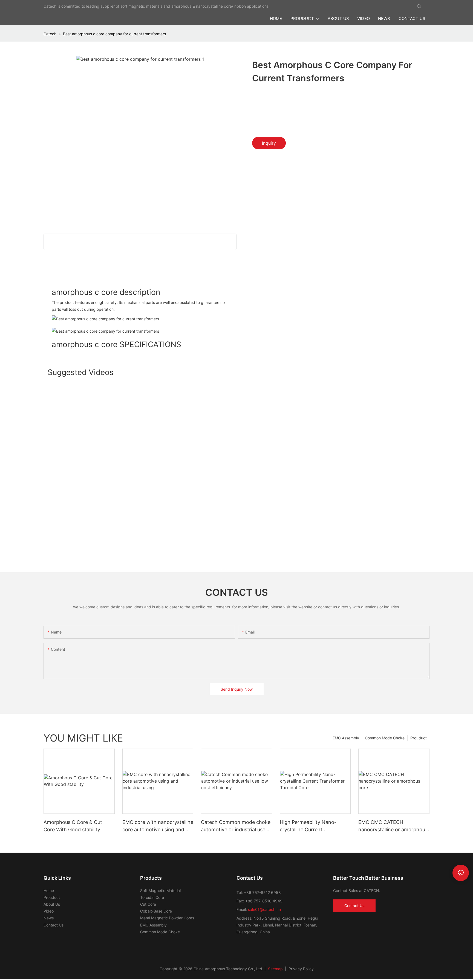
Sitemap (275, 968)
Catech (50, 33)
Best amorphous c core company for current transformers (114, 33)
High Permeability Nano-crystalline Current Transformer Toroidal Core (311, 826)
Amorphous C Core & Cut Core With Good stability (73, 825)
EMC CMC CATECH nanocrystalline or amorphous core (393, 826)
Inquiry (269, 143)
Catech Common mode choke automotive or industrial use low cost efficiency (235, 826)
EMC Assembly (346, 738)
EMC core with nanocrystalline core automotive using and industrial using (157, 826)
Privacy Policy (301, 968)
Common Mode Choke (385, 738)
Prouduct (418, 738)
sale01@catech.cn (264, 909)
